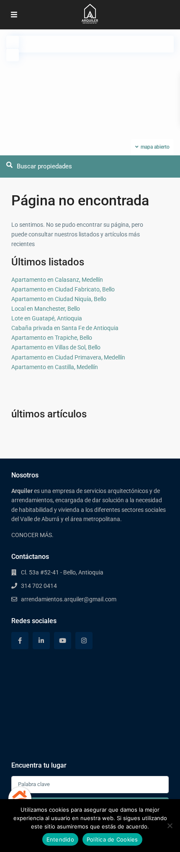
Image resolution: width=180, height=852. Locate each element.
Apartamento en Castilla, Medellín (54, 367)
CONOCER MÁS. (32, 535)
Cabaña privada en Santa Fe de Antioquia (64, 328)
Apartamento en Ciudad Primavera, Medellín (68, 357)
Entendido (60, 839)
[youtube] (62, 640)
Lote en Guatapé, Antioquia (46, 318)
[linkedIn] (41, 640)
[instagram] (84, 640)
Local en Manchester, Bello (45, 308)
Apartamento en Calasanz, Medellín (57, 279)
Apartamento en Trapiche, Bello (51, 337)
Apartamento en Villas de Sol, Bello (55, 347)
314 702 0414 (39, 585)
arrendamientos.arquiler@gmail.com (68, 599)
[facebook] (19, 640)
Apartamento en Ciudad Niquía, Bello (58, 299)
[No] (169, 825)
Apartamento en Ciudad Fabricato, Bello (63, 289)
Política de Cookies (112, 839)
